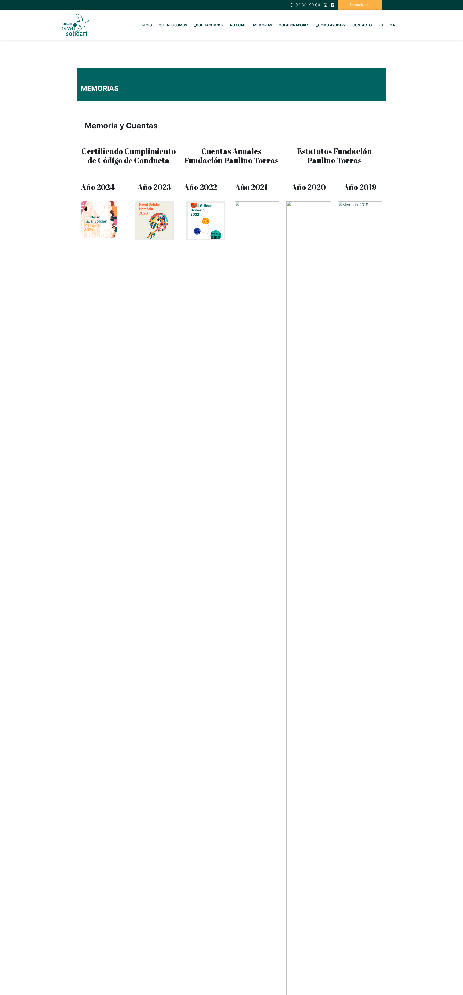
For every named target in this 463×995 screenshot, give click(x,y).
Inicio (146, 25)
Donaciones (360, 4)
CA (392, 25)
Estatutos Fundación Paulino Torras (334, 155)
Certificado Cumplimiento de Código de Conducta (129, 155)
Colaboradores (294, 25)
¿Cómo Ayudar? (331, 25)
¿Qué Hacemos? (208, 25)
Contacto (362, 25)
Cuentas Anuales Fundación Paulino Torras (231, 155)
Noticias (238, 25)
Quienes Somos (173, 25)
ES (381, 25)
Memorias (262, 25)
